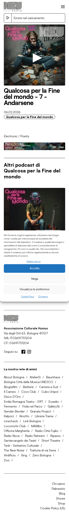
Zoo (7, 460)
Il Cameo (10, 392)
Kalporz (9, 416)
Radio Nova (12, 436)
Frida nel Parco (32, 406)
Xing (24, 455)
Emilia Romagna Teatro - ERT (23, 401)
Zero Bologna (41, 455)
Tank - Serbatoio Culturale (21, 445)
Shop (61, 503)
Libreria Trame (44, 416)
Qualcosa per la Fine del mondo (29, 117)
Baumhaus (53, 377)
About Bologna (14, 377)
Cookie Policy (27, 296)
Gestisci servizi (34, 261)
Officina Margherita (17, 431)
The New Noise (14, 450)
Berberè (28, 387)
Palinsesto (58, 489)
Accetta (34, 268)
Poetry (24, 136)
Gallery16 (54, 406)
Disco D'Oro (12, 397)
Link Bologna (32, 421)
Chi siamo (43, 296)
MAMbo (36, 426)
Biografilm (10, 387)
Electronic (11, 136)
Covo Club (28, 392)
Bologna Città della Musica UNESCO (28, 382)
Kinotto (24, 416)
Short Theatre (51, 440)
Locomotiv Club (15, 426)
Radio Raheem (35, 436)
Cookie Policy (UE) (52, 508)
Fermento (10, 406)
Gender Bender (14, 411)
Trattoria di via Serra (43, 450)
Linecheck (11, 421)
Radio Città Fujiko (46, 431)
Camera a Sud (48, 387)
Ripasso (55, 436)
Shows (60, 498)
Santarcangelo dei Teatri (20, 440)
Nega (34, 279)
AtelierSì (35, 377)
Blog (62, 493)
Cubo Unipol (49, 392)
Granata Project (40, 411)
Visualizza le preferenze (34, 289)
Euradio (53, 401)
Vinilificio (10, 455)
